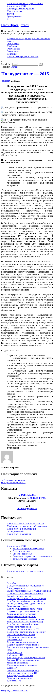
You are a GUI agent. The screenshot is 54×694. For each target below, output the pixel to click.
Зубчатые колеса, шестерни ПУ (22, 673)
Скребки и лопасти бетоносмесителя (25, 593)
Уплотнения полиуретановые (21, 614)
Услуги (10, 14)
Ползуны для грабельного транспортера (32, 556)
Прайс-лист (12, 46)
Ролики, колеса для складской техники (26, 603)
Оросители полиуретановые (21, 634)
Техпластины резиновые (25, 559)
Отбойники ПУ (14, 652)
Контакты (12, 54)
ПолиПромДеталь (15, 25)
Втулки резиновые (22, 551)
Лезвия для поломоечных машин (23, 642)
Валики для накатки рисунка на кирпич (26, 632)
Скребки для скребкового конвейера (25, 601)
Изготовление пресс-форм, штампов (25, 3)
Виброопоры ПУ (15, 655)
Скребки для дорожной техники (23, 624)
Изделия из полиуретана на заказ (23, 645)
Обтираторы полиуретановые (21, 637)
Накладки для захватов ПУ (20, 675)
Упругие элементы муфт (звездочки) (25, 621)
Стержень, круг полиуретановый (23, 611)
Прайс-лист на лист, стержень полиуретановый (21, 530)
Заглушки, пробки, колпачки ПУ (23, 629)
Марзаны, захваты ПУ (18, 662)
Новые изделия (14, 11)
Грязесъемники (14, 639)
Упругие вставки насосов (19, 678)
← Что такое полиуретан (13, 480)
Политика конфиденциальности (22, 56)
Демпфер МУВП (15, 680)
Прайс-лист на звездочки (19, 534)
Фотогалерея (13, 43)
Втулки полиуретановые (19, 627)
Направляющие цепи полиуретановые (26, 657)
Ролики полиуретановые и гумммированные (29, 591)
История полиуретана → (13, 482)
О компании (13, 51)
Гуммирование (14, 16)
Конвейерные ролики (17, 606)
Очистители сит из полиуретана (23, 670)
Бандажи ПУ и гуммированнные (23, 660)
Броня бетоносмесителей (19, 596)
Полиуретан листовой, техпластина (24, 609)
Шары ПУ (12, 668)
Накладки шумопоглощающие (22, 665)
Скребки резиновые (22, 554)
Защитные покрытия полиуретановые (25, 619)
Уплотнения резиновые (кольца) (28, 548)
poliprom (6, 81)
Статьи (14, 67)
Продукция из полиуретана (20, 8)
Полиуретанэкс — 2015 (25, 73)
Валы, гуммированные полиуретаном (25, 585)
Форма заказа (13, 48)
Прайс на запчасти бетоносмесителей (25, 523)
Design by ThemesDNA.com (14, 690)
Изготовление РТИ (16, 6)
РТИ (9, 19)
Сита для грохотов (16, 588)
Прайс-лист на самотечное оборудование (27, 526)
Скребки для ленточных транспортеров (26, 598)
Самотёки (12, 583)
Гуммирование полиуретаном (21, 616)
